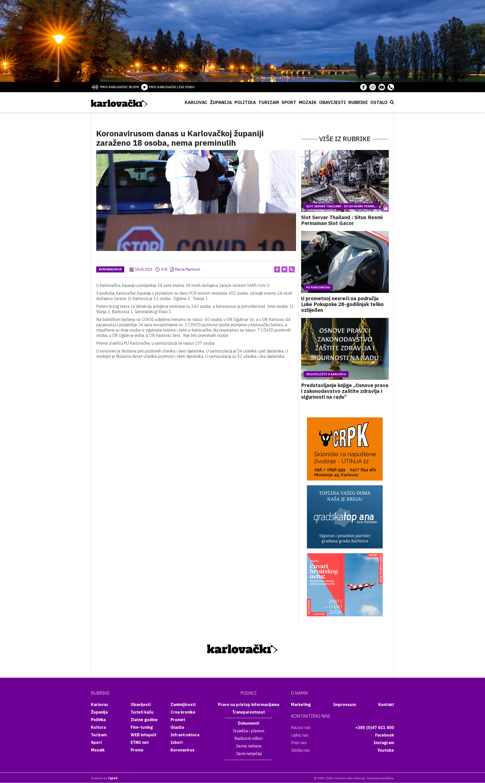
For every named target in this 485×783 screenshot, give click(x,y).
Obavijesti (332, 102)
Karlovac (196, 102)
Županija (221, 102)
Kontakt (386, 704)
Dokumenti (248, 723)
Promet (178, 719)
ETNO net (140, 742)
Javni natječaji (249, 753)
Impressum (344, 704)
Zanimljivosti (183, 704)
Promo (137, 749)
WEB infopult (143, 734)
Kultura (98, 727)
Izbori (176, 742)
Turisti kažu (142, 712)
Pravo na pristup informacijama (248, 704)
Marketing (301, 704)
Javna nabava (248, 745)
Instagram (384, 742)
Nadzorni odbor (248, 738)
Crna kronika (183, 712)
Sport (288, 102)
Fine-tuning (142, 727)
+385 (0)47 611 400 (374, 727)
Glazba (177, 727)
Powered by (104, 778)
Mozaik (308, 102)
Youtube (385, 750)
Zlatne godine (144, 719)
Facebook (384, 735)
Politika (245, 102)
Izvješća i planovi (248, 730)
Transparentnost (248, 712)
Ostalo (378, 102)
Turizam (268, 102)
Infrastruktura (185, 734)
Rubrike (358, 102)
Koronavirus (110, 269)
